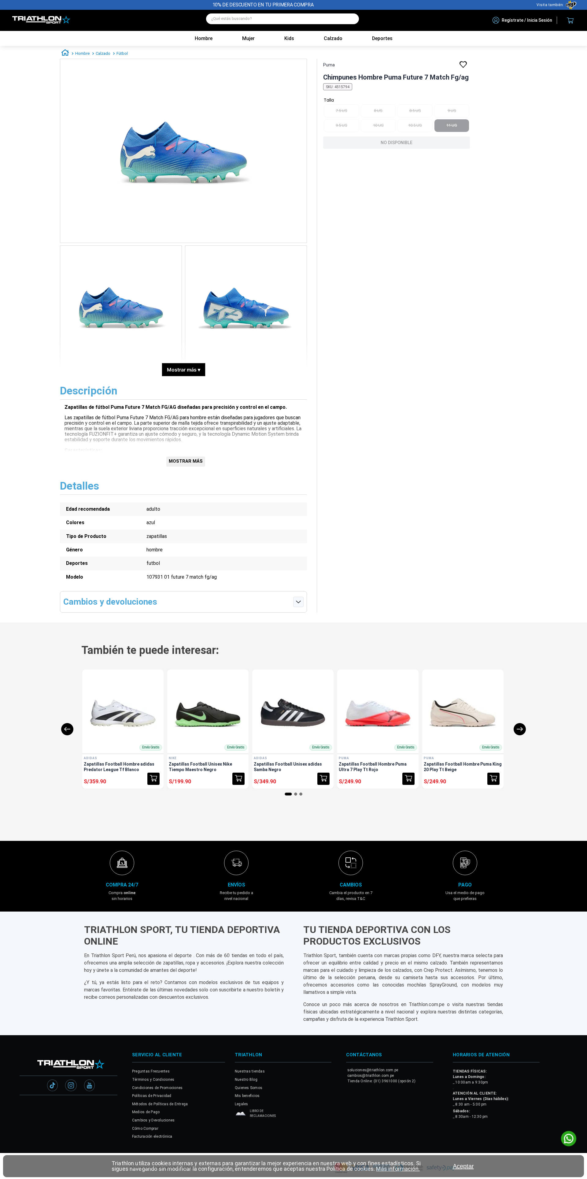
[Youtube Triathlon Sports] (89, 1086)
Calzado (103, 53)
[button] (153, 779)
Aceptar (463, 1166)
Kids (289, 38)
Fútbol (122, 53)
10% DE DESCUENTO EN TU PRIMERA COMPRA (263, 5)
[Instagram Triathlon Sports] (71, 1086)
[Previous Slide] (67, 729)
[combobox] (282, 20)
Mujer (248, 38)
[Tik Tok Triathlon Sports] (52, 1086)
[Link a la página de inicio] (65, 53)
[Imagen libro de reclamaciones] (240, 1115)
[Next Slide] (520, 729)
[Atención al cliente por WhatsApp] (568, 1139)
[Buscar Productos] (351, 19)
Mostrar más (183, 370)
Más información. (397, 1169)
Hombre (203, 38)
